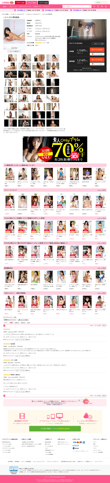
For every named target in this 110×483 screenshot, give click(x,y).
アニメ (94, 442)
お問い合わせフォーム (63, 442)
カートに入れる (97, 54)
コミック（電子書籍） (98, 452)
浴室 (44, 38)
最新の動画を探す (6, 442)
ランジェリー (38, 38)
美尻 (59, 36)
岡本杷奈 (37, 33)
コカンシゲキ (11, 377)
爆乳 (50, 36)
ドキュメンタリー (97, 450)
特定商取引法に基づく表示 (68, 461)
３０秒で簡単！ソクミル (55, 429)
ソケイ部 (10, 346)
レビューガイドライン (39, 461)
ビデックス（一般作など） (100, 439)
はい (17, 339)
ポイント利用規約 (26, 461)
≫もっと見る (101, 190)
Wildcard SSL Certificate (13, 473)
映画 (94, 444)
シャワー (48, 38)
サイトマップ (98, 461)
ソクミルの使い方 (49, 446)
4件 (48, 42)
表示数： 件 (102, 325)
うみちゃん (10, 331)
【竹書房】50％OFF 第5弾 (27, 442)
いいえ (22, 339)
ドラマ (94, 448)
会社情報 (10, 461)
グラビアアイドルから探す (8, 448)
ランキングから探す (7, 444)
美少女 (47, 36)
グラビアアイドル (40, 36)
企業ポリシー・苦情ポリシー (85, 461)
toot (9, 362)
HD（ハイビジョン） (40, 40)
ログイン (105, 2)
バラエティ (95, 446)
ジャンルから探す (6, 446)
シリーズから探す (6, 450)
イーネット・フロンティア (42, 28)
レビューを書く (24, 319)
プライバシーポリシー (53, 461)
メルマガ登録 (48, 452)
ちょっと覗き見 (14, 51)
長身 (56, 36)
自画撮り (53, 38)
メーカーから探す (6, 452)
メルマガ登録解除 (49, 454)
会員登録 (98, 2)
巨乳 (53, 36)
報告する (28, 339)
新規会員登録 (48, 442)
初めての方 (47, 444)
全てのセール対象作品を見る (28, 446)
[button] (13, 468)
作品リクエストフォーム (63, 444)
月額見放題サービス (49, 450)
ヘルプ (46, 448)
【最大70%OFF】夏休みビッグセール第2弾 (31, 444)
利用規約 (17, 461)
